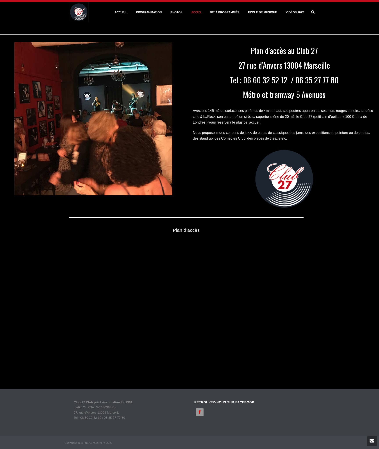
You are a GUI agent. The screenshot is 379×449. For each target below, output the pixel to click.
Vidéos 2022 (295, 12)
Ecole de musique (262, 12)
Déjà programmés (224, 12)
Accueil (121, 12)
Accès (196, 12)
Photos (176, 12)
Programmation (149, 12)
